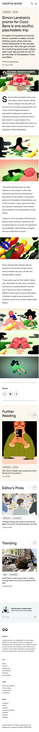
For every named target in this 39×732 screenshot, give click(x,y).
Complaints (6, 693)
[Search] (30, 3)
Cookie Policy (6, 690)
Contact (4, 666)
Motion (15, 12)
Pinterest (5, 717)
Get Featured (6, 670)
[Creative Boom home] (12, 3)
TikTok (4, 705)
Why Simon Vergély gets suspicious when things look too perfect (17, 468)
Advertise (5, 673)
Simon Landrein (10, 38)
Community (6, 668)
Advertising (13, 572)
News (5, 572)
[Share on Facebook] (16, 392)
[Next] (33, 413)
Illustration (17, 517)
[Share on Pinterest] (10, 392)
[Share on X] (4, 392)
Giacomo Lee (14, 62)
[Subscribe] (33, 614)
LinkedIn (5, 712)
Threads (4, 715)
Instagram (5, 703)
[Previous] (28, 413)
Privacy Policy (6, 688)
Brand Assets (6, 675)
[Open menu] (34, 3)
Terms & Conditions (8, 686)
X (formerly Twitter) (8, 710)
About (4, 663)
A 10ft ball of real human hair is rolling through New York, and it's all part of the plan (18, 578)
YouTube (4, 708)
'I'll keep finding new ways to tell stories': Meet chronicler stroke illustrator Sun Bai (15, 523)
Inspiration (6, 12)
